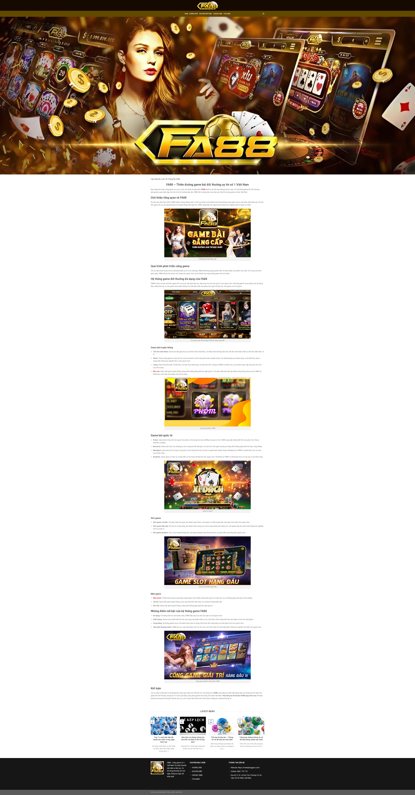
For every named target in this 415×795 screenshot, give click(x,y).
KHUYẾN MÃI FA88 (205, 13)
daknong (154, 792)
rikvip (169, 792)
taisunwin (179, 792)
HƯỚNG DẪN (193, 13)
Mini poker (157, 598)
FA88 (186, 13)
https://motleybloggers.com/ (249, 768)
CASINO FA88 (217, 13)
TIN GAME (226, 13)
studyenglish (162, 792)
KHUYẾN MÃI (197, 771)
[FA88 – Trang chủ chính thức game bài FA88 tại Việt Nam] (207, 5)
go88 (173, 792)
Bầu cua (156, 371)
